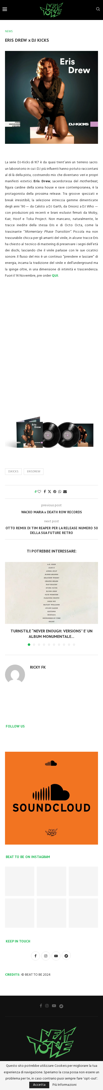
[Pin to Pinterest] (54, 492)
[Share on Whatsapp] (59, 492)
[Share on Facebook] (45, 492)
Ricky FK (38, 667)
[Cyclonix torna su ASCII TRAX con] (20, 881)
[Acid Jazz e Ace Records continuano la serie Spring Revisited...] (51, 913)
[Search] (98, 10)
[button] (9, 603)
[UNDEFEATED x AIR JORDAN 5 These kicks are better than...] (20, 913)
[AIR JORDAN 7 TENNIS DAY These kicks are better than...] (51, 881)
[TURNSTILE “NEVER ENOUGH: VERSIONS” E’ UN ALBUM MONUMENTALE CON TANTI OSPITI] (51, 593)
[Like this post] (39, 492)
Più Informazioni (64, 1085)
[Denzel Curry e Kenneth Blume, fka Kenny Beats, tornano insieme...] (83, 913)
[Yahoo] (61, 1006)
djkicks (13, 471)
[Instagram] (47, 1005)
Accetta (39, 1085)
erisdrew (33, 471)
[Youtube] (54, 1005)
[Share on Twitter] (49, 492)
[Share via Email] (65, 492)
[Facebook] (41, 1005)
